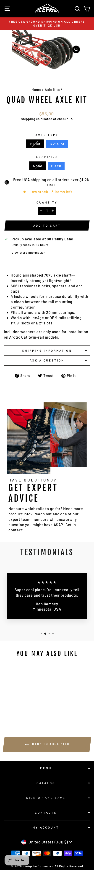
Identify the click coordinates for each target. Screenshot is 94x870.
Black (56, 165)
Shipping (28, 119)
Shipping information (47, 350)
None (37, 165)
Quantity (47, 202)
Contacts (46, 812)
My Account (46, 827)
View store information (28, 252)
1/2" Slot (56, 143)
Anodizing (47, 157)
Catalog (46, 783)
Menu (46, 768)
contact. (16, 529)
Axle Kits (52, 89)
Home (36, 89)
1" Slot (35, 143)
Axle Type (47, 135)
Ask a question (47, 360)
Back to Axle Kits (50, 743)
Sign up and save (46, 797)
